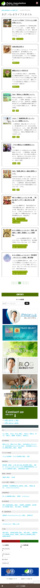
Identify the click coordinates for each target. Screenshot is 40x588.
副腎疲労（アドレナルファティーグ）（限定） (14, 515)
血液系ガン (26, 435)
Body (14, 136)
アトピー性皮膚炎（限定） (19, 456)
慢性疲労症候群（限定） (16, 532)
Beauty (14, 163)
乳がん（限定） (19, 433)
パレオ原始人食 (16, 222)
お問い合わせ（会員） (11, 423)
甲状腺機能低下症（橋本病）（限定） (18, 485)
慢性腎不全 (30, 515)
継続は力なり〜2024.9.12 (20, 70)
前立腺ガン (19, 435)
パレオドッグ (20, 38)
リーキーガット (25, 496)
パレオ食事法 (5, 545)
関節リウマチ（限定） (16, 444)
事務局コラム (16, 62)
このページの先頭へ (21, 586)
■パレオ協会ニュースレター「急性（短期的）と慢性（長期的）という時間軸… (24, 232)
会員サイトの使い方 (26, 578)
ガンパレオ (5, 559)
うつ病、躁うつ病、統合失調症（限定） (23, 465)
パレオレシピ (5, 563)
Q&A (14, 38)
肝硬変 (18, 496)
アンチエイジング (7, 524)
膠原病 (20, 447)
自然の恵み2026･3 (18, 46)
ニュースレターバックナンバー (20, 220)
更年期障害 (5, 485)
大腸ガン (8, 435)
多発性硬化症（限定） (23, 468)
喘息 (28, 456)
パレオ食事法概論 (24, 545)
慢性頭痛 (5, 465)
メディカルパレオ (6, 554)
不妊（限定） (18, 506)
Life (13, 110)
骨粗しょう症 (16, 524)
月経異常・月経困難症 (25, 505)
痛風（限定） (6, 532)
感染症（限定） (6, 477)
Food (14, 189)
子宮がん (26, 433)
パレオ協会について (11, 578)
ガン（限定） (6, 433)
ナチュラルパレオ (21, 218)
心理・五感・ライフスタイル (19, 247)
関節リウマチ (6, 444)
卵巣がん (32, 433)
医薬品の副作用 (6, 536)
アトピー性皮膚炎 (7, 456)
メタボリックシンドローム (12, 487)
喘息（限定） (27, 532)
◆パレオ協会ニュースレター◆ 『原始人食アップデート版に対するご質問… (24, 200)
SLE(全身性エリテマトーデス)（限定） (15, 446)
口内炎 (13, 477)
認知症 (10, 465)
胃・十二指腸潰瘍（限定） (9, 496)
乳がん (12, 433)
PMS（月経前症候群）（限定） (10, 505)
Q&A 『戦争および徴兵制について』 (23, 94)
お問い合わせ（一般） (11, 420)
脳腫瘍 (13, 435)
